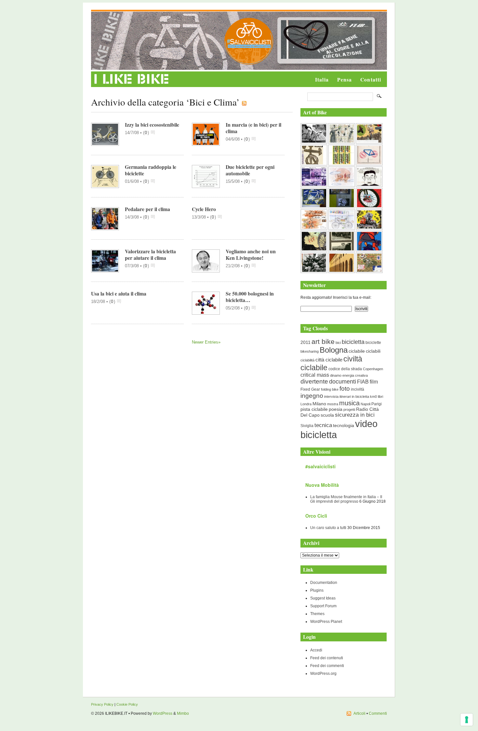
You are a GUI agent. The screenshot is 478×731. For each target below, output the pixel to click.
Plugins (317, 590)
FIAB (363, 381)
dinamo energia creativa (349, 375)
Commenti (378, 713)
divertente (314, 381)
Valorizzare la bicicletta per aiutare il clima (150, 254)
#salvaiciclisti (320, 466)
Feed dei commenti (327, 665)
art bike (323, 341)
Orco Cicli (316, 515)
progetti (349, 409)
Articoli (359, 713)
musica (349, 403)
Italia (322, 79)
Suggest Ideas (323, 598)
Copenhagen (373, 369)
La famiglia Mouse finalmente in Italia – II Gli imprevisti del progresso (346, 499)
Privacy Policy (102, 704)
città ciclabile (328, 359)
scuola (327, 415)
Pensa (344, 79)
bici (338, 343)
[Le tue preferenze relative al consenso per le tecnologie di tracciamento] (466, 719)
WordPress (162, 713)
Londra (306, 404)
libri (380, 396)
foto (344, 388)
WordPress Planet (326, 621)
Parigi (376, 404)
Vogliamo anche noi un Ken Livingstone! (251, 254)
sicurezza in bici (355, 415)
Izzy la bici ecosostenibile (152, 124)
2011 (305, 342)
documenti (342, 381)
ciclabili (373, 351)
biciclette (373, 342)
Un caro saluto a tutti (328, 527)
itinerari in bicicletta (354, 396)
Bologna (334, 350)
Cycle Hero (204, 209)
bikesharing (309, 351)
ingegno (311, 395)
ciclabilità (307, 360)
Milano (319, 403)
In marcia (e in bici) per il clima (253, 128)
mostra (332, 404)
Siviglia (306, 425)
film (374, 381)
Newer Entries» (206, 342)
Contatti (370, 79)
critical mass (314, 375)
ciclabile (357, 351)
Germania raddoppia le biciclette (150, 170)
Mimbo (183, 713)
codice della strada (345, 369)
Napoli (365, 404)
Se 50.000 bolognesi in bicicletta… (250, 297)
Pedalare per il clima (147, 209)
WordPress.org (323, 673)
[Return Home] (131, 84)
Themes (317, 613)
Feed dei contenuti (326, 658)
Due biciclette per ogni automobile (250, 170)
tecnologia (343, 425)
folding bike (330, 389)
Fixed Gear (310, 389)
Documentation (323, 582)
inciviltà (357, 389)
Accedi (316, 650)
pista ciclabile (314, 409)
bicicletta (353, 342)
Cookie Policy (127, 704)
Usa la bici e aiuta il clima (118, 293)
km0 (373, 396)
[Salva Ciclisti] (248, 63)
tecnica (323, 425)
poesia (335, 409)
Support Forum (323, 606)
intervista (331, 396)
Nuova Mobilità (322, 485)
